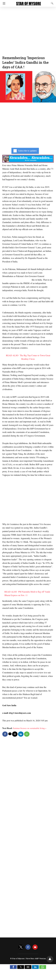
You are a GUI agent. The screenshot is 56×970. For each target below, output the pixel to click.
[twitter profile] (21, 947)
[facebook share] (5, 734)
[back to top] (49, 959)
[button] (13, 967)
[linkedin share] (21, 734)
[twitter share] (10, 733)
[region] (28, 30)
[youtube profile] (35, 947)
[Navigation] (3, 3)
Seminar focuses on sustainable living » (29, 728)
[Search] (51, 3)
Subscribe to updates (27, 151)
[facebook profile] (28, 947)
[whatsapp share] (26, 734)
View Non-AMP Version (36, 958)
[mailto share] (15, 734)
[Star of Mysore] (28, 2)
